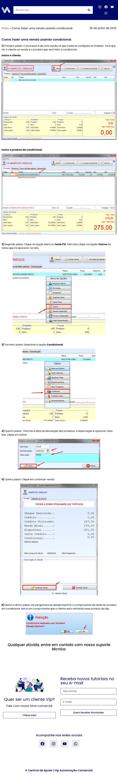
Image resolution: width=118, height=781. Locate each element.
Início (5, 28)
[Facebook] (106, 7)
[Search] (89, 10)
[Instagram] (100, 7)
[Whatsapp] (106, 13)
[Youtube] (112, 7)
